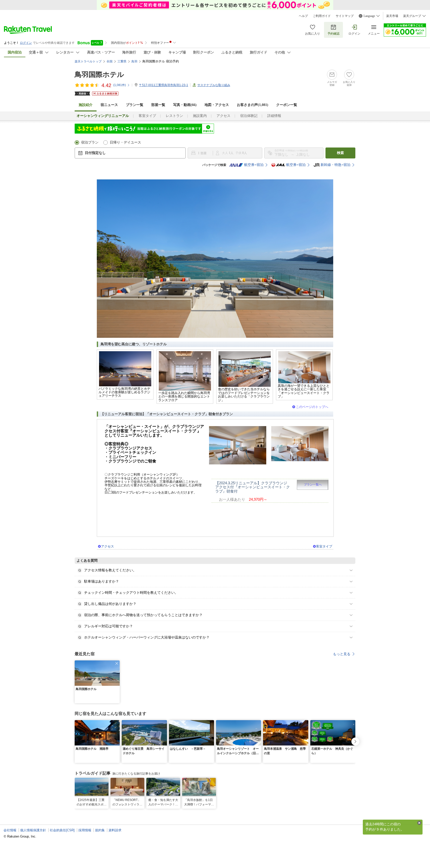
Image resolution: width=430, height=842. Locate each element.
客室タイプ (147, 116)
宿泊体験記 (249, 116)
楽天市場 (392, 16)
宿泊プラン (90, 142)
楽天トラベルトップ (88, 61)
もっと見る (341, 654)
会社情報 (9, 830)
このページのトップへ (312, 407)
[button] (117, 663)
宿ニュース (109, 105)
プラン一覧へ (313, 484)
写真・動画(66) (185, 105)
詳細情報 (274, 116)
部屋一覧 (158, 105)
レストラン (174, 116)
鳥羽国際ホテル (99, 74)
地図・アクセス (217, 105)
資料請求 (114, 830)
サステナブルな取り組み (213, 85)
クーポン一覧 (286, 105)
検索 (340, 153)
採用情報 (84, 830)
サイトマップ (345, 16)
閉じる (419, 823)
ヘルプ (303, 16)
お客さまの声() (252, 105)
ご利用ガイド (322, 16)
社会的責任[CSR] (62, 830)
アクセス (223, 116)
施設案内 (200, 116)
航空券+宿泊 (254, 165)
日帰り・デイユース (125, 142)
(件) (119, 85)
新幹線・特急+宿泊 (335, 165)
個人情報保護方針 (33, 830)
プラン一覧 (134, 105)
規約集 (100, 830)
